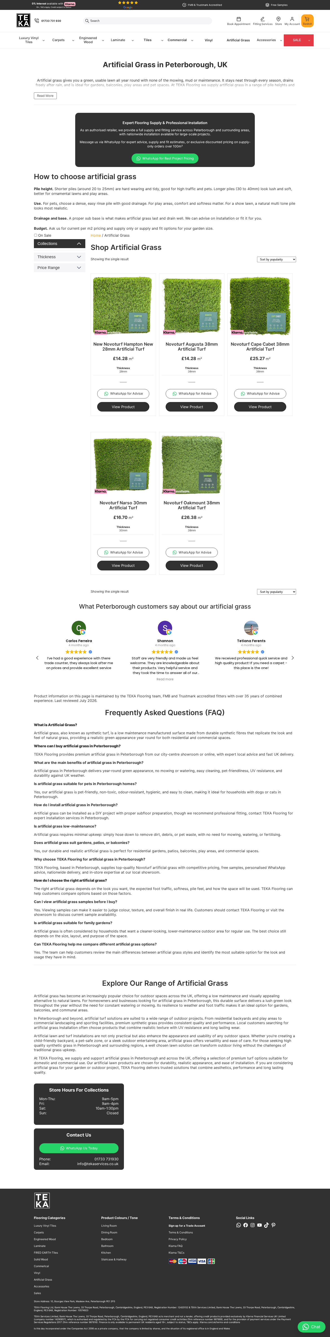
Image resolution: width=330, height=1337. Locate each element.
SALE (297, 40)
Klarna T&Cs (176, 1252)
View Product (123, 407)
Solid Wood (41, 1259)
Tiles (148, 40)
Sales (37, 1293)
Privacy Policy (178, 1239)
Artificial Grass (238, 40)
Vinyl (209, 40)
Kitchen (106, 1252)
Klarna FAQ (176, 1246)
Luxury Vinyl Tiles (29, 40)
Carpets (58, 40)
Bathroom (107, 1246)
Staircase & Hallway (114, 1259)
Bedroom (106, 1239)
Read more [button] (164, 679)
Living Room (109, 1225)
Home (96, 235)
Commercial (177, 40)
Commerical (41, 1266)
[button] (292, 657)
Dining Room (109, 1232)
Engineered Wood (88, 40)
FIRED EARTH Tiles (46, 1252)
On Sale (44, 235)
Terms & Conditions (181, 1232)
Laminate (118, 40)
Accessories (266, 40)
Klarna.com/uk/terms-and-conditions (220, 1322)
